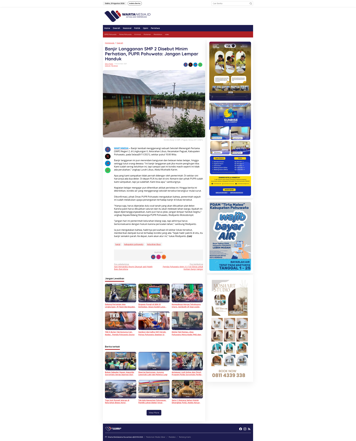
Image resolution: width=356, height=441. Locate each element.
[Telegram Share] (195, 65)
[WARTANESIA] (127, 15)
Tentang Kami (185, 437)
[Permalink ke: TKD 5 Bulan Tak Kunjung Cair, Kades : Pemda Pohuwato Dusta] (120, 320)
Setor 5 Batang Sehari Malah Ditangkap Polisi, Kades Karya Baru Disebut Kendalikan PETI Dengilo (186, 401)
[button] (250, 3)
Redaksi (172, 437)
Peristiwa (114, 66)
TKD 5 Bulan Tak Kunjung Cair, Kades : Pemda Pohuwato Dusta (119, 333)
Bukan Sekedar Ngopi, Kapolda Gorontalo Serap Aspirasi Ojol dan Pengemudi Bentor (119, 373)
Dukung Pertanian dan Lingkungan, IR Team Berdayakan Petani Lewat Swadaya (120, 305)
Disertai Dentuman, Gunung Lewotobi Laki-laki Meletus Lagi (152, 373)
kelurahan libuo (154, 244)
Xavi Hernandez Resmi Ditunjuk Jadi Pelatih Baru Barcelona (133, 266)
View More (154, 412)
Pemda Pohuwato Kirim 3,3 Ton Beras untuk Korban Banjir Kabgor (183, 266)
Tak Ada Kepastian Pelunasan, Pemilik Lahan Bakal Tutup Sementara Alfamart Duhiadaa (152, 401)
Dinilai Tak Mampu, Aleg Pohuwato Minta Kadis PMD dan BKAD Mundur (186, 333)
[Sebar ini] (186, 65)
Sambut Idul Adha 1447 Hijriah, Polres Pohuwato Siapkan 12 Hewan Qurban (152, 333)
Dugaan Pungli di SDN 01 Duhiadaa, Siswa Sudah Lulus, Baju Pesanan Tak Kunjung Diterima (152, 305)
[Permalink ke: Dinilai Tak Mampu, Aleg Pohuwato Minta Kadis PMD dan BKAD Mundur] (187, 320)
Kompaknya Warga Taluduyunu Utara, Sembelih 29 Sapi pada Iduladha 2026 (186, 305)
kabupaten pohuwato (133, 244)
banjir (117, 244)
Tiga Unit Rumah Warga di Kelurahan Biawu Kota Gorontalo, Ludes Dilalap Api (118, 401)
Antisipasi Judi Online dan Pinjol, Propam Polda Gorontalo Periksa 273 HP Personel (187, 373)
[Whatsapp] (200, 65)
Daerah (108, 66)
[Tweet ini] (190, 65)
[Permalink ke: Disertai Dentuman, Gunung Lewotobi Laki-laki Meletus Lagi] (154, 361)
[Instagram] (158, 257)
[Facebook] (153, 257)
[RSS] (164, 257)
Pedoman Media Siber (155, 437)
